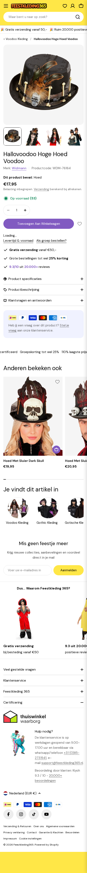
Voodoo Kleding (17, 39)
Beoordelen (72, 832)
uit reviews (29, 267)
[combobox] (43, 17)
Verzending (41, 189)
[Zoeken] (77, 16)
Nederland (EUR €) (23, 793)
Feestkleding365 (24, 844)
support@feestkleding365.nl (62, 763)
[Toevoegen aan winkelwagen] (56, 450)
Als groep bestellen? (51, 241)
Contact (32, 832)
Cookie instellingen (30, 838)
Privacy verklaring (14, 832)
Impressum (10, 838)
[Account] (72, 5)
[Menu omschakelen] (5, 5)
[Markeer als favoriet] (80, 224)
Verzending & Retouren (17, 826)
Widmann (19, 168)
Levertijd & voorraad (18, 241)
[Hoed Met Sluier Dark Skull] (33, 416)
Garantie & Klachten (51, 832)
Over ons (38, 826)
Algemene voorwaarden (60, 826)
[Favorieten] (65, 6)
